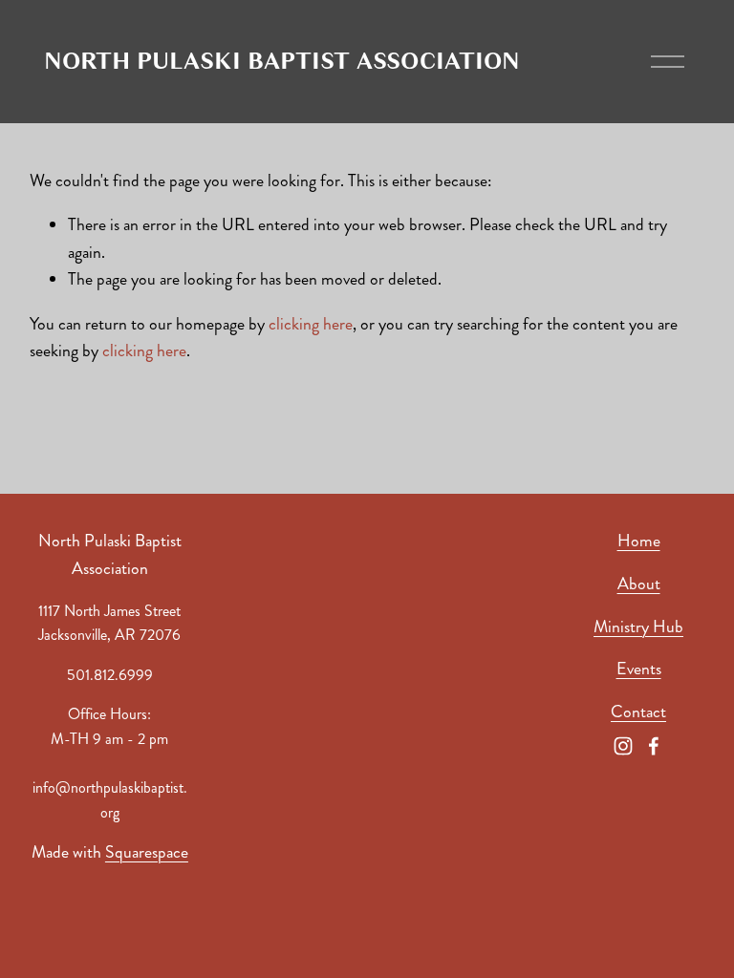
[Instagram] (623, 745)
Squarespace (146, 852)
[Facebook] (653, 745)
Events (638, 669)
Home (638, 541)
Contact (638, 712)
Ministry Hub (638, 627)
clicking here (311, 324)
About (638, 584)
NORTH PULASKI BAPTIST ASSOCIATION (282, 60)
